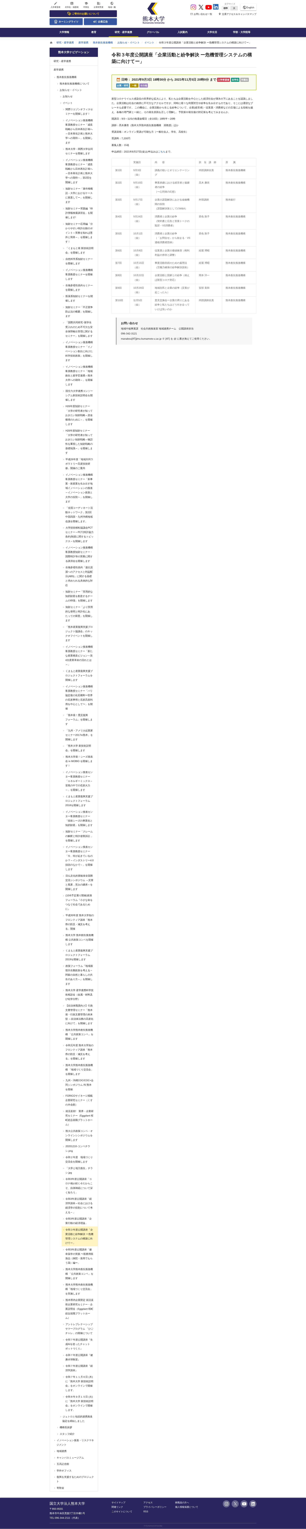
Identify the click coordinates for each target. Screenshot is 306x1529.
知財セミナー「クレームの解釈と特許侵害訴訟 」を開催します (79, 836)
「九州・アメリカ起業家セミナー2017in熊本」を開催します (79, 735)
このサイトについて (122, 1511)
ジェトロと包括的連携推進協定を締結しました (77, 1418)
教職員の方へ (182, 1502)
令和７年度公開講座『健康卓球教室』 (79, 1357)
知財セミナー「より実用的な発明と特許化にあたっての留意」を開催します (79, 614)
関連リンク (117, 1507)
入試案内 (183, 32)
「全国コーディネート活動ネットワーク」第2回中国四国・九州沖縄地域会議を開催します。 (79, 514)
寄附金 (60, 1487)
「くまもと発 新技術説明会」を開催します (79, 250)
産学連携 (83, 42)
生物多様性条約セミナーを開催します (79, 287)
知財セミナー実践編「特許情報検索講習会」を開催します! (79, 213)
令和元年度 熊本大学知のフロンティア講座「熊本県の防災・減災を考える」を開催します (79, 1052)
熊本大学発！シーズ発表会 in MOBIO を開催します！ (79, 761)
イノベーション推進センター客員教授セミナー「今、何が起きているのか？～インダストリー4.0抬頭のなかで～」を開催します (79, 858)
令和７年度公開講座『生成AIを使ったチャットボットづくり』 (79, 1344)
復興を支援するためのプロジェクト (75, 1479)
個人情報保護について (186, 1507)
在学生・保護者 (72, 5)
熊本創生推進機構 (103, 42)
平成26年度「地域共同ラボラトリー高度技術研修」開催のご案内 (79, 464)
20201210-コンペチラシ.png (77, 1148)
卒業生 (86, 5)
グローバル (153, 32)
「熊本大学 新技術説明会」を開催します (78, 748)
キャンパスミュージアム (70, 1457)
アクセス (148, 1502)
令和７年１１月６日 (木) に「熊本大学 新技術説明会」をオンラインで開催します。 (79, 1383)
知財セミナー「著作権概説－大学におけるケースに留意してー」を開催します (79, 195)
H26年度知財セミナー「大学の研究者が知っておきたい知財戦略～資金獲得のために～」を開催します (79, 415)
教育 (93, 32)
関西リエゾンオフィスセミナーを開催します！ (79, 111)
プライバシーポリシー (154, 1507)
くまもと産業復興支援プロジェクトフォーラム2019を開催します (79, 955)
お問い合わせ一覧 (201, 14)
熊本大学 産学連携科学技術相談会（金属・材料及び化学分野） (79, 994)
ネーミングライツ (68, 21)
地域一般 (112, 5)
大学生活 (212, 32)
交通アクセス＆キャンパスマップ (237, 14)
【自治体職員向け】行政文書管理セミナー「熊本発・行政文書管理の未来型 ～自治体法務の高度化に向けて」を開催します (79, 1014)
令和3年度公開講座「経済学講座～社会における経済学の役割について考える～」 (79, 1205)
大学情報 (64, 32)
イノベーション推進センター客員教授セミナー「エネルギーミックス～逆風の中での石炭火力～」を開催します (79, 781)
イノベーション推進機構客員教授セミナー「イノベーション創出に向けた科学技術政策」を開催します (79, 351)
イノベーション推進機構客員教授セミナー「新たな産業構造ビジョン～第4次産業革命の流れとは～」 (79, 655)
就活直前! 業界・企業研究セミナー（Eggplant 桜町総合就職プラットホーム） (79, 1118)
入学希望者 (55, 5)
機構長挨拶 (65, 1427)
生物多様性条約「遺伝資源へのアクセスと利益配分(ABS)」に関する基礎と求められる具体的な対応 (79, 576)
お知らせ (67, 96)
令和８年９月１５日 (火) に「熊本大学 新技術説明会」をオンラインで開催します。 (79, 1403)
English (248, 7)
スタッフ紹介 (67, 1433)
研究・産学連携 (123, 32)
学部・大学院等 (241, 32)
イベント (149, 42)
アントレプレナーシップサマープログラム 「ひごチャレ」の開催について (79, 1329)
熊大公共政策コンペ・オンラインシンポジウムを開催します (79, 1135)
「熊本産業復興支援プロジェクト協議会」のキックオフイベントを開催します (79, 633)
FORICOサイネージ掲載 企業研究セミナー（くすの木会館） (80, 1100)
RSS (145, 1511)
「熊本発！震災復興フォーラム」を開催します (79, 719)
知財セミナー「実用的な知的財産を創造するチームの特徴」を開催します (79, 596)
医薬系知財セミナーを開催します (79, 298)
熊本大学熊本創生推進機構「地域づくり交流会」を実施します (79, 1289)
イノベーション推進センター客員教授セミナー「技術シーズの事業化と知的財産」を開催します (79, 818)
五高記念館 (62, 1464)
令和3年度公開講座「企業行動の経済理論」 (78, 1221)
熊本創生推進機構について (74, 83)
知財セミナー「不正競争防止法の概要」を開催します (79, 311)
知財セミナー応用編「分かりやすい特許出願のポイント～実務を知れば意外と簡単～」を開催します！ (79, 232)
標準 (225, 8)
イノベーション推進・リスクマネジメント (75, 1442)
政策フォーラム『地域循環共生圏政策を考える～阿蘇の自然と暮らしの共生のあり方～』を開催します (79, 974)
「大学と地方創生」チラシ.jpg (79, 1170)
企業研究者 (98, 5)
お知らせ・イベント (128, 42)
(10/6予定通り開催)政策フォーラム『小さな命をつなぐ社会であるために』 (79, 902)
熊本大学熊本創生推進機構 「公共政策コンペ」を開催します (79, 1034)
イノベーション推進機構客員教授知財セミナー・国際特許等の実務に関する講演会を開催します (79, 554)
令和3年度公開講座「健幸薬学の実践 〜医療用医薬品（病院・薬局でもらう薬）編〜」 (79, 1256)
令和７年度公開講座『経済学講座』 (79, 1368)
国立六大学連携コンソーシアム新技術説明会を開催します (79, 395)
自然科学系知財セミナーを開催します (79, 261)
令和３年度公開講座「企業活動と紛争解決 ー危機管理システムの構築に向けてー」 (79, 1236)
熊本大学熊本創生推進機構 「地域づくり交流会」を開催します (79, 1069)
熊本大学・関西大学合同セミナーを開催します (79, 151)
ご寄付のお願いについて (85, 13)
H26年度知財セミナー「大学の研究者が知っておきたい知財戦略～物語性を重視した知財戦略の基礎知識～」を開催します (79, 441)
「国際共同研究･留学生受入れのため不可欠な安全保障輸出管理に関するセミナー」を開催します (79, 329)
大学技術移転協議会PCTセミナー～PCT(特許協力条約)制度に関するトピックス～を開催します (79, 534)
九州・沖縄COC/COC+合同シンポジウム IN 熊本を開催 (79, 1085)
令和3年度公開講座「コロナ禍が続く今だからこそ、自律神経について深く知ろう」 (79, 1186)
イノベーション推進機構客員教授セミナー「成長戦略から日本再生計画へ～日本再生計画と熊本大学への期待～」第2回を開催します (79, 171)
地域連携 (61, 1451)
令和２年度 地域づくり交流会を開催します (79, 1159)
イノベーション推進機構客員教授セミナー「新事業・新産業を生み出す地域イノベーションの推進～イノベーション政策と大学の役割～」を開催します (79, 488)
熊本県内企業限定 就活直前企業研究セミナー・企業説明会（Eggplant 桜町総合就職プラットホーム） (79, 1309)
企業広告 (103, 21)
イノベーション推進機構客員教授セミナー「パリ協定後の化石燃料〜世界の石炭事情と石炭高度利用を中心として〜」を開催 (79, 697)
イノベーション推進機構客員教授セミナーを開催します (79, 274)
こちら (161, 151)
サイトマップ (118, 1502)
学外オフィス (64, 1470)
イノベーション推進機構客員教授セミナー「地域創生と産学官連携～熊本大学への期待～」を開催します (79, 375)
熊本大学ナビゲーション (73, 52)
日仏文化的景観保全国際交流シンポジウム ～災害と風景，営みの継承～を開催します (79, 882)
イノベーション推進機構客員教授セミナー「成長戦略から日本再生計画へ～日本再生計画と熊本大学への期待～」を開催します (79, 131)
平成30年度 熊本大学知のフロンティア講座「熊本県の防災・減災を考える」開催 (79, 922)
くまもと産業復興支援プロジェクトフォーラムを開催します (79, 675)
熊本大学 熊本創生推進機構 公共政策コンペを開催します (79, 939)
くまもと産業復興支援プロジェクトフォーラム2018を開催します (79, 801)
